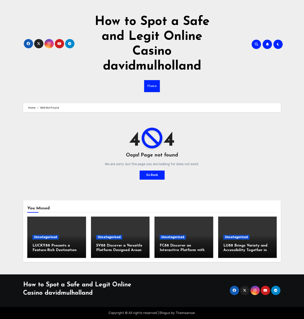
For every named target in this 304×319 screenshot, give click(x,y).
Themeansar (185, 313)
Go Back (152, 175)
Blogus (164, 313)
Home (152, 86)
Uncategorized (45, 237)
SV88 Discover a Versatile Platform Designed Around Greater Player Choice (120, 250)
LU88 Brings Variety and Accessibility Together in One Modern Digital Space (247, 250)
